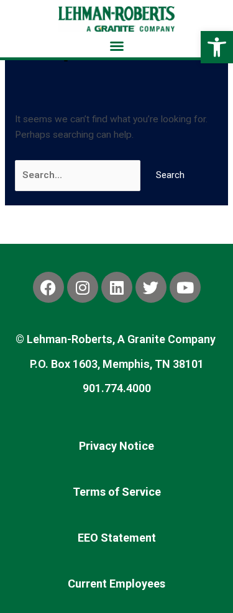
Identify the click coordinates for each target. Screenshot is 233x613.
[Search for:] (79, 175)
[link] (217, 47)
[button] (117, 46)
